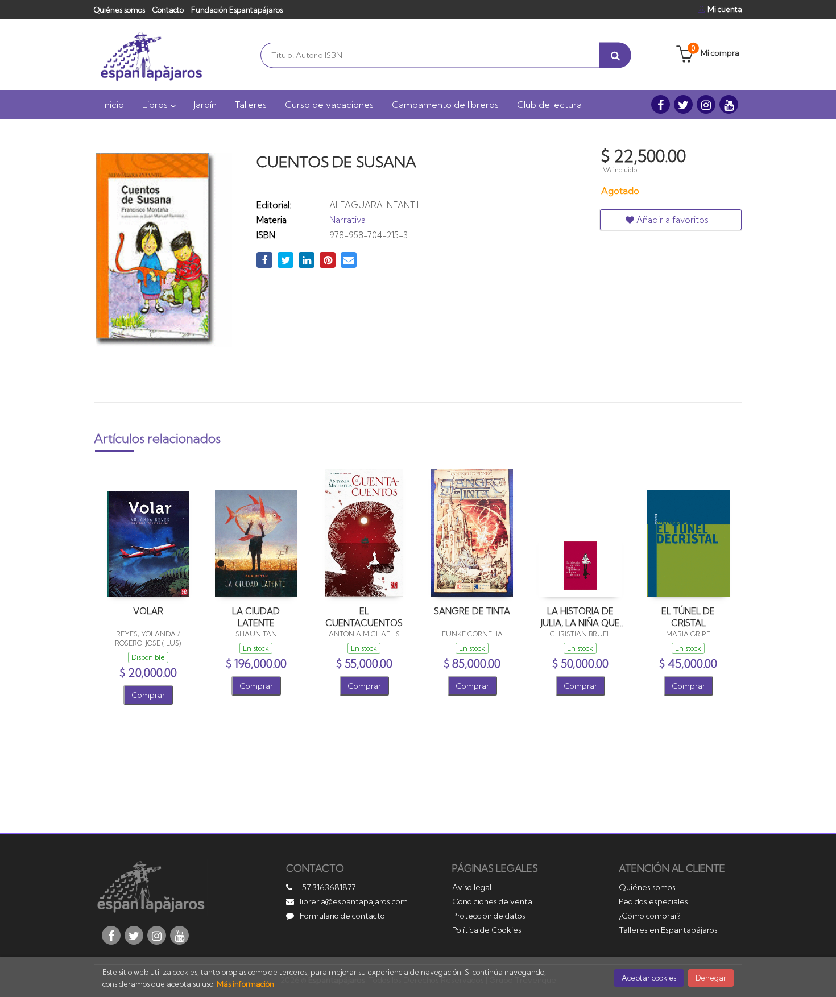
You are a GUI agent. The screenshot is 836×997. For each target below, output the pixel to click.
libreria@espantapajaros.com (354, 901)
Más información (245, 983)
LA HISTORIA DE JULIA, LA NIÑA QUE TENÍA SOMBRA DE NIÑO (580, 617)
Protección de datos (488, 916)
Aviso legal (471, 887)
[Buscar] (615, 55)
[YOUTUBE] (728, 104)
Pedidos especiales (653, 901)
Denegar (711, 977)
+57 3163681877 (326, 887)
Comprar (148, 695)
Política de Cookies (487, 930)
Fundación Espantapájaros (237, 9)
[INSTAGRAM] (706, 104)
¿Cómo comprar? (650, 916)
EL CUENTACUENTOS (364, 617)
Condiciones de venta (492, 901)
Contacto (168, 9)
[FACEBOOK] (660, 104)
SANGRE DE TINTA (472, 611)
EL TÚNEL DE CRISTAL (688, 617)
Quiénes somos (119, 9)
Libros (156, 104)
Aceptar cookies (649, 977)
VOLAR (148, 611)
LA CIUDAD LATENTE (256, 617)
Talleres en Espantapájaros (668, 930)
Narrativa (347, 219)
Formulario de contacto (342, 916)
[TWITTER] (683, 104)
